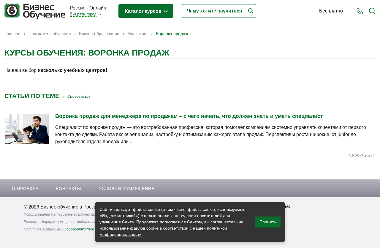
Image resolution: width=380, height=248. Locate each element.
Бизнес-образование (99, 33)
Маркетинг (137, 33)
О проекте (25, 188)
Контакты (68, 188)
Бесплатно (331, 10)
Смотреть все (79, 96)
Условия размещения (127, 188)
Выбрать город (83, 14)
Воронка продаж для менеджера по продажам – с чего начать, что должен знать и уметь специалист (189, 116)
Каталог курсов (144, 11)
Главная (12, 33)
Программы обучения (49, 33)
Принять (267, 221)
